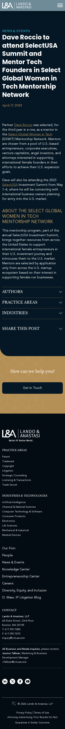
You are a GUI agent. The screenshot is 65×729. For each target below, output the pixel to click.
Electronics (8, 521)
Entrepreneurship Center (21, 576)
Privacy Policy (24, 713)
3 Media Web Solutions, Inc (14, 703)
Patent (6, 457)
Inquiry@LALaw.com (13, 638)
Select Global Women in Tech (30, 134)
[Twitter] (12, 681)
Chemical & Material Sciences (19, 507)
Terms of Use (41, 713)
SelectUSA (10, 185)
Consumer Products (13, 516)
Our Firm (9, 548)
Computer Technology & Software (22, 511)
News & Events (16, 31)
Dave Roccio (23, 125)
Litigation (7, 471)
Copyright (8, 466)
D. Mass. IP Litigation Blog (21, 597)
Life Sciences (9, 525)
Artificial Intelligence (14, 502)
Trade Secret (9, 485)
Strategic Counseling (14, 475)
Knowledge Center (16, 569)
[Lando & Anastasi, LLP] (16, 5)
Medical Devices (11, 535)
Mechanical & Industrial (15, 530)
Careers (8, 583)
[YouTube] (27, 681)
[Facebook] (20, 681)
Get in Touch (32, 388)
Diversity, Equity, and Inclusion (24, 590)
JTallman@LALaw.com (14, 662)
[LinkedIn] (5, 681)
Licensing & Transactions (16, 480)
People (7, 555)
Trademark (8, 461)
